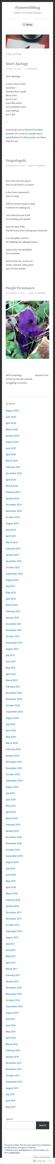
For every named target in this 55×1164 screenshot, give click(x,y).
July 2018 (10, 868)
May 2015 (11, 1107)
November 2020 (14, 699)
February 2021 (13, 686)
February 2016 (13, 1050)
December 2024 (14, 473)
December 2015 (14, 1063)
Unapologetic (16, 160)
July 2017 (10, 944)
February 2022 (13, 611)
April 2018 (11, 887)
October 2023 (13, 517)
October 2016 (13, 1000)
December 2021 (14, 624)
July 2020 (10, 724)
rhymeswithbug (27, 7)
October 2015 (13, 1075)
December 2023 (14, 504)
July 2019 (10, 793)
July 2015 (10, 1094)
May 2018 (11, 881)
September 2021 (14, 642)
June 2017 (11, 950)
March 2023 (12, 542)
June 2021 (11, 661)
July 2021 (10, 655)
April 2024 (11, 479)
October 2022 (13, 567)
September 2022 (14, 573)
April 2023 (11, 536)
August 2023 (12, 523)
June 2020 (11, 730)
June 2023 (11, 530)
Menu (29, 24)
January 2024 (12, 498)
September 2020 (14, 711)
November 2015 (14, 1069)
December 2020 (14, 693)
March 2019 (12, 818)
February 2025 (13, 467)
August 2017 (12, 937)
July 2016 (10, 1019)
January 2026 (12, 435)
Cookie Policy (14, 1153)
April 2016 (11, 1038)
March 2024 (12, 486)
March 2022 (12, 605)
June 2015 (11, 1100)
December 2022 (14, 561)
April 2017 (11, 962)
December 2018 (14, 837)
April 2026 (11, 423)
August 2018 (12, 862)
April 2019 (11, 812)
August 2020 (12, 718)
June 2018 (11, 874)
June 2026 (11, 417)
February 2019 (13, 824)
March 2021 (12, 680)
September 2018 (14, 856)
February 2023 (13, 548)
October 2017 (13, 925)
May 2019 (11, 805)
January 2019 (12, 831)
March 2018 (12, 893)
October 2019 (13, 774)
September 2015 (14, 1081)
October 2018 (13, 849)
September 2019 (14, 780)
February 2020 (13, 749)
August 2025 (12, 442)
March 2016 (12, 1044)
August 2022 (12, 580)
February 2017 (13, 975)
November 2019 (14, 768)
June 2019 (11, 799)
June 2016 (11, 1025)
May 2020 (11, 737)
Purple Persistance (20, 288)
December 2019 (14, 762)
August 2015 (12, 1088)
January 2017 (12, 981)
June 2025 (11, 448)
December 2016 (14, 987)
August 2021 (12, 649)
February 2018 (13, 900)
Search (9, 1119)
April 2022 (11, 598)
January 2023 (12, 555)
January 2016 (12, 1056)
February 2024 (13, 492)
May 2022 (11, 592)
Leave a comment (37, 166)
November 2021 (14, 630)
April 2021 (11, 674)
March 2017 (12, 969)
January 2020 (12, 755)
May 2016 (11, 1031)
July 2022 (10, 586)
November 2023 (14, 511)
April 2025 (11, 454)
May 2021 (11, 667)
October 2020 (13, 705)
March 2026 (12, 429)
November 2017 (14, 918)
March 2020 (12, 743)
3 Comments (31, 69)
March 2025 (12, 460)
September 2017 (14, 931)
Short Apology (17, 64)
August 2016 (12, 1013)
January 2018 (12, 906)
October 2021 (13, 636)
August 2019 (12, 787)
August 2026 (12, 410)
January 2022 (12, 617)
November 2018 (14, 843)
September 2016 (14, 1006)
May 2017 (11, 956)
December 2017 (14, 912)
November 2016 (14, 994)
